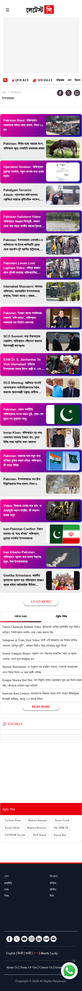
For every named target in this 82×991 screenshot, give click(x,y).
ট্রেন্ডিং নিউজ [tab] (61, 617)
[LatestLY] (40, 10)
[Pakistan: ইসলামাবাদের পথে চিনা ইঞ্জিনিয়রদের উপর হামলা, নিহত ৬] (63, 484)
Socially (45, 80)
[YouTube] (24, 939)
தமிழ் (55, 953)
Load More (41, 602)
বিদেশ (77, 80)
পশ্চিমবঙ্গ (60, 80)
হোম (4, 93)
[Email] (53, 939)
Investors (60, 968)
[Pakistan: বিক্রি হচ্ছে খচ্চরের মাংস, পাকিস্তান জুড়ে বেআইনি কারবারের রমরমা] (63, 148)
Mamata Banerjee (38, 821)
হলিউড (53, 890)
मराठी (28, 953)
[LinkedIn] (39, 939)
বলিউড (53, 883)
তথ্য (6, 890)
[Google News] (46, 939)
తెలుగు (45, 953)
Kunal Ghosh (12, 828)
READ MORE (41, 707)
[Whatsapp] (77, 93)
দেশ (69, 80)
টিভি (52, 896)
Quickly (22, 80)
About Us (12, 968)
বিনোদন (54, 876)
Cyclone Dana (13, 821)
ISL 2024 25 (61, 828)
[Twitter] (68, 93)
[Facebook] (9, 939)
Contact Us (45, 968)
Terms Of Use (28, 968)
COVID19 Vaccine (15, 835)
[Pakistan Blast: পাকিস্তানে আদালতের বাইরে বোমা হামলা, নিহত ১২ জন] (63, 125)
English (10, 953)
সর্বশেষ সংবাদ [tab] (21, 617)
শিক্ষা (6, 896)
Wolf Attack (39, 835)
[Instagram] (31, 939)
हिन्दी (20, 953)
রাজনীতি (8, 883)
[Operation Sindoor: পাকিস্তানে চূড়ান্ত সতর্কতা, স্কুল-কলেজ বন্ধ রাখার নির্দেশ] (63, 172)
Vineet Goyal (62, 821)
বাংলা (35, 953)
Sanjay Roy (60, 835)
